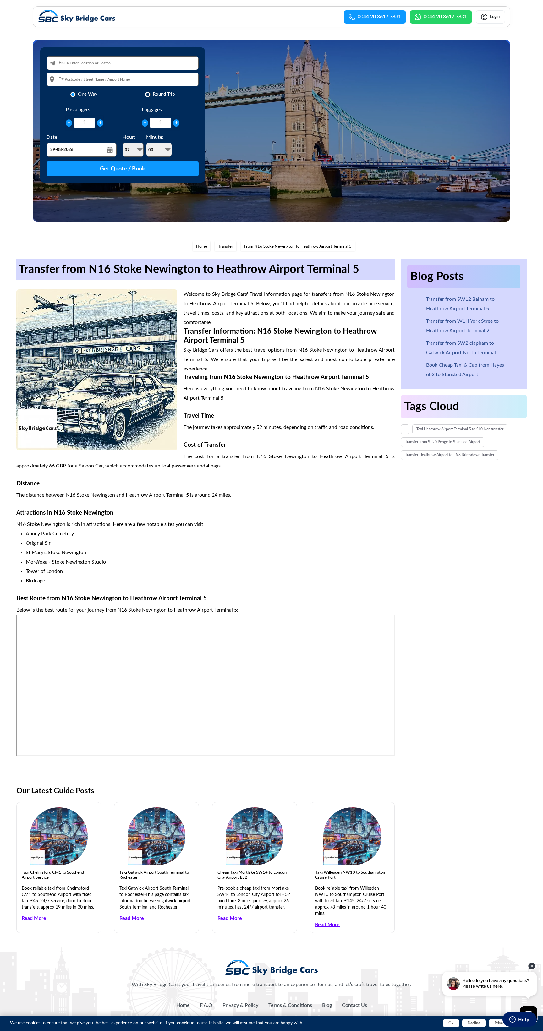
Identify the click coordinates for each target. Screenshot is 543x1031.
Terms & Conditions (290, 1005)
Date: (52, 137)
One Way (87, 94)
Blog (327, 1005)
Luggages (152, 109)
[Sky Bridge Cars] (271, 967)
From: (64, 63)
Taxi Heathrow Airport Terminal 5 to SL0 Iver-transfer (459, 429)
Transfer (225, 247)
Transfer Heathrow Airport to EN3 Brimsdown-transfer (449, 455)
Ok (450, 1023)
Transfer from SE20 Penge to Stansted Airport (442, 442)
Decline (474, 1023)
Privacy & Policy (240, 1005)
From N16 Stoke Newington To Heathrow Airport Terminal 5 (298, 247)
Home (201, 247)
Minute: (154, 137)
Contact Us (354, 1005)
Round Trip (164, 94)
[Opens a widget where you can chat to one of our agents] (519, 1020)
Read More (34, 918)
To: (61, 79)
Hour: (129, 137)
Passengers (78, 109)
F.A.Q (206, 1005)
